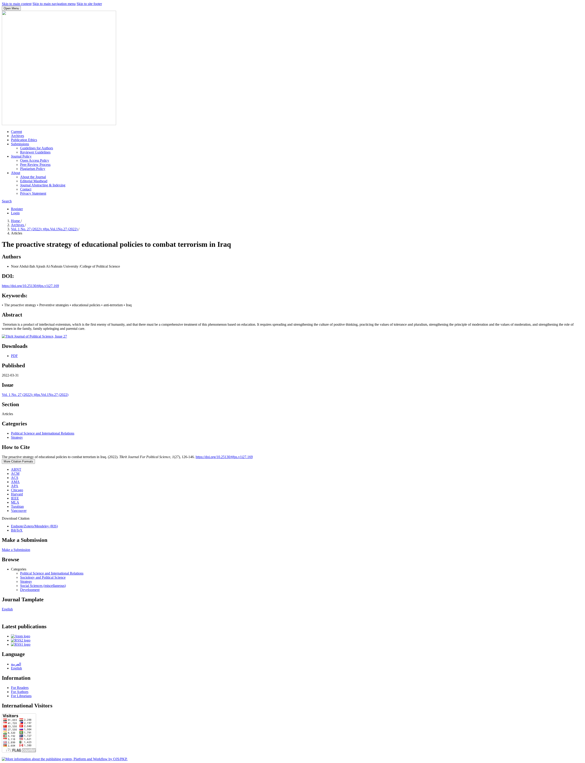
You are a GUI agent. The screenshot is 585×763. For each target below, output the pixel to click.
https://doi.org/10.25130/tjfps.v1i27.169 (30, 286)
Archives (17, 136)
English (7, 609)
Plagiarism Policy (32, 169)
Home (16, 221)
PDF (14, 356)
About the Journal (33, 177)
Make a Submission (16, 550)
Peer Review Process (35, 165)
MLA (15, 502)
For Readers (20, 688)
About (15, 173)
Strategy (17, 437)
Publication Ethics (24, 140)
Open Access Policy (34, 160)
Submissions (20, 144)
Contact (25, 189)
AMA (15, 482)
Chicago (17, 490)
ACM (15, 474)
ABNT (16, 469)
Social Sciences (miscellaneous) (43, 586)
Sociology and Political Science (43, 577)
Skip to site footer (89, 4)
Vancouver (19, 511)
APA (14, 486)
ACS (14, 478)
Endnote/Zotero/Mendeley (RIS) (34, 526)
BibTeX (17, 530)
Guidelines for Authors (36, 148)
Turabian (17, 506)
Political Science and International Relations (42, 433)
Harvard (17, 494)
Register (17, 209)
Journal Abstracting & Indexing (42, 185)
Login (15, 213)
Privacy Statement (33, 193)
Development (30, 590)
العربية (16, 664)
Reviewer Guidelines (35, 152)
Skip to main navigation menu (54, 4)
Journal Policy (21, 156)
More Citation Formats (18, 461)
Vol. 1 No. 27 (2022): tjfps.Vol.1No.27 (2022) (44, 229)
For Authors (19, 692)
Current (16, 132)
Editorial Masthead (33, 181)
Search (7, 201)
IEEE (15, 498)
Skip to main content (17, 4)
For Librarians (21, 696)
